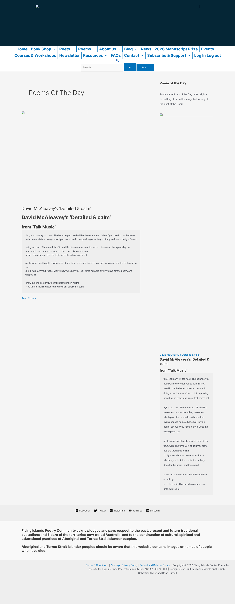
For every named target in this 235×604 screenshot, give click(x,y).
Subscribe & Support (166, 55)
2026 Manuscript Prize (176, 49)
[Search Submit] (130, 67)
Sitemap (115, 565)
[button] (117, 61)
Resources (93, 55)
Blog (128, 49)
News (146, 49)
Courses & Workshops (35, 55)
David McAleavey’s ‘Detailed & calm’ (56, 208)
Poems (84, 49)
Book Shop (41, 49)
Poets (64, 49)
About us (107, 49)
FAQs (116, 55)
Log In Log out (207, 55)
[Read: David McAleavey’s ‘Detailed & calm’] (54, 156)
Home (21, 49)
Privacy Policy (130, 565)
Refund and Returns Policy (155, 565)
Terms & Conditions (97, 565)
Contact (131, 55)
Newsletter (69, 55)
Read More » (29, 298)
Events (207, 49)
